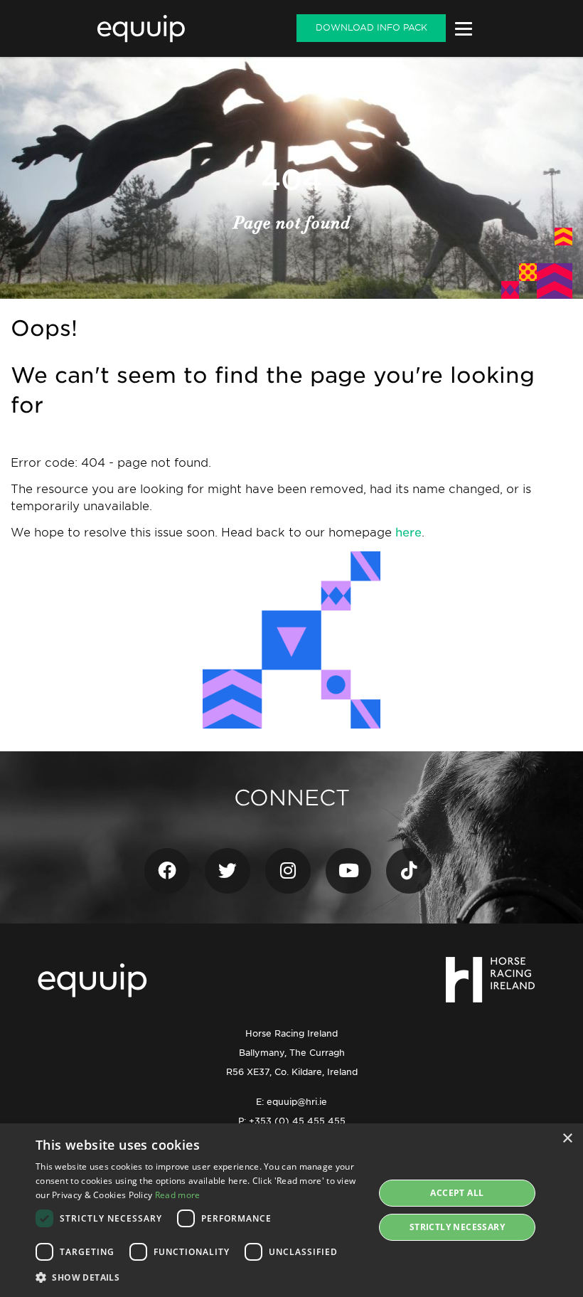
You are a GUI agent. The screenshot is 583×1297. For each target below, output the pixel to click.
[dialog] (291, 1210)
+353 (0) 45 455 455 (297, 1121)
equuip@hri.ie (297, 1101)
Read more (177, 1195)
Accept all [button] (456, 1193)
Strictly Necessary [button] (457, 1227)
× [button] (567, 1138)
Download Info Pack (371, 27)
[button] (200, 1277)
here (408, 532)
